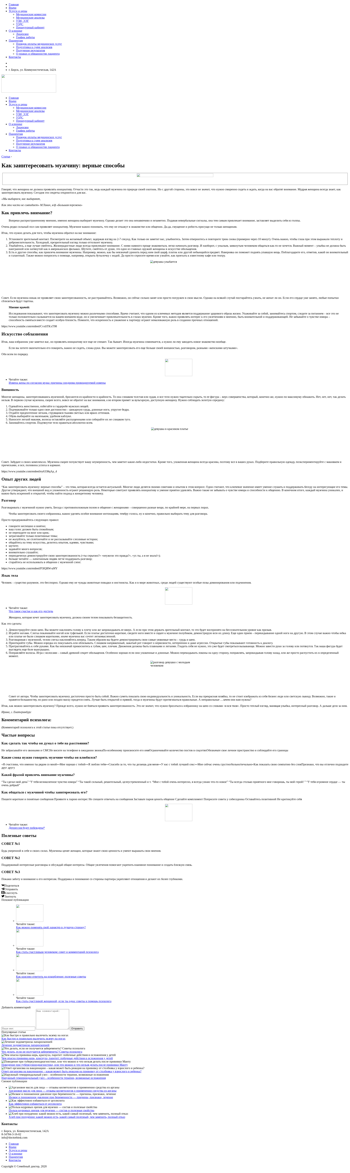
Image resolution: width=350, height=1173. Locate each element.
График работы (25, 37)
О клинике (15, 30)
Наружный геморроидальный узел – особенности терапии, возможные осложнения (53, 1077)
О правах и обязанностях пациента (38, 53)
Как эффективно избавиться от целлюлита (35, 1103)
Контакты (15, 57)
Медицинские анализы (30, 17)
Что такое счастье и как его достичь (31, 611)
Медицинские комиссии (31, 14)
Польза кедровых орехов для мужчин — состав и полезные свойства (51, 1110)
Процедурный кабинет (30, 27)
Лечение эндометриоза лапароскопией (25, 1045)
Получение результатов (30, 50)
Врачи (12, 7)
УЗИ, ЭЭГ (22, 20)
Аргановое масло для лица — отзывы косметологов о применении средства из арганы (62, 1090)
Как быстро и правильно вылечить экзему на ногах (33, 1038)
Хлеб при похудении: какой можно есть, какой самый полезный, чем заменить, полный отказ (67, 1116)
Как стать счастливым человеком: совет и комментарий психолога (57, 951)
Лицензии (22, 34)
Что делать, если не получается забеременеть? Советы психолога (41, 1051)
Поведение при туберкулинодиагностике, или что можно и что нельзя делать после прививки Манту (64, 1064)
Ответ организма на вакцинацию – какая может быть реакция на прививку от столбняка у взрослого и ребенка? (71, 1071)
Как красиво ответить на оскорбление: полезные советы (51, 976)
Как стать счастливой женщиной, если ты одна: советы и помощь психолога (63, 1001)
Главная (14, 4)
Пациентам (16, 40)
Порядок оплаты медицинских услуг (39, 43)
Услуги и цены (18, 11)
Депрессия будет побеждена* (27, 827)
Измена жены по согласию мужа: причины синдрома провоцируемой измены (57, 382)
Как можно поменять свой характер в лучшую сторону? (51, 927)
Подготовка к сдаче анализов (34, 47)
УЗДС (19, 24)
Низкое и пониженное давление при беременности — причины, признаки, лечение (61, 1097)
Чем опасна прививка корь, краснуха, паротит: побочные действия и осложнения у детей (57, 1058)
